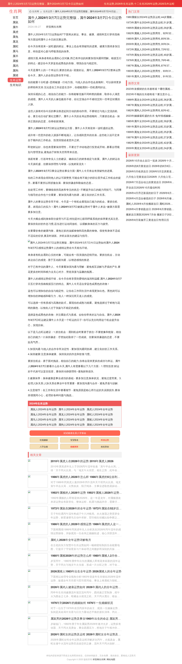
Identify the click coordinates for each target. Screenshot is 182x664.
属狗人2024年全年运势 (72, 424)
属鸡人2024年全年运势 (43, 424)
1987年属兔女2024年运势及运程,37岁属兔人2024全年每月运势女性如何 (150, 105)
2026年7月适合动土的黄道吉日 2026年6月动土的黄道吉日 (150, 182)
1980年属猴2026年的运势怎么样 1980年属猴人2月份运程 (87, 555)
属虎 (15, 32)
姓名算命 (105, 446)
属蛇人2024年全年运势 (100, 414)
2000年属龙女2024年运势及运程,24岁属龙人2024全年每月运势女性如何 (150, 148)
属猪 (15, 75)
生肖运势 (15, 80)
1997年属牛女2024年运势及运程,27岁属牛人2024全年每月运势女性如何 (150, 137)
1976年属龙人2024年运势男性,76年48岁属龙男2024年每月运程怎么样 (150, 60)
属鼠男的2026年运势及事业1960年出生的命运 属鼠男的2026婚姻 (92, 618)
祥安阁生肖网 (53, 26)
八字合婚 (44, 446)
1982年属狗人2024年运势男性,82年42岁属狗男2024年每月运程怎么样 (150, 110)
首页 (15, 17)
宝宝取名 (74, 439)
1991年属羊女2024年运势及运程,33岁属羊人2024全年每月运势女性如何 (150, 126)
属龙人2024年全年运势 (72, 414)
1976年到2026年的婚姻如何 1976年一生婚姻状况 (82, 603)
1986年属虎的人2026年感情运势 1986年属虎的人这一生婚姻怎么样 (93, 524)
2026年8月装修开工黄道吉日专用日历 (147, 220)
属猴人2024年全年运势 (100, 419)
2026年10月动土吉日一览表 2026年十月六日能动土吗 (150, 160)
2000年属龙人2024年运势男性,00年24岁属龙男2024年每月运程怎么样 (150, 44)
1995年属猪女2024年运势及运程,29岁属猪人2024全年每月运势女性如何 (150, 28)
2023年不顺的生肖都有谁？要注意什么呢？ (150, 94)
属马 (15, 51)
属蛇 (15, 46)
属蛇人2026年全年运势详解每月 (71, 540)
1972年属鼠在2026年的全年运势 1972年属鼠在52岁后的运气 (89, 508)
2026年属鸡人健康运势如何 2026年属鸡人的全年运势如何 (87, 587)
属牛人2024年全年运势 (72, 409)
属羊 (15, 56)
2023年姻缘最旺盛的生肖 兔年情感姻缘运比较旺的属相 (150, 115)
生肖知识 (15, 85)
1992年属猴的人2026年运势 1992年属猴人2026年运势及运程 (89, 492)
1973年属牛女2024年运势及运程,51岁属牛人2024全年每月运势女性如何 (150, 22)
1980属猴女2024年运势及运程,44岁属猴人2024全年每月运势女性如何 (150, 17)
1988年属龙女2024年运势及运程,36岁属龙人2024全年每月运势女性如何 (150, 99)
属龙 (15, 41)
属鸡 (15, 65)
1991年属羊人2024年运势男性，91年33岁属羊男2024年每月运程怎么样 (150, 76)
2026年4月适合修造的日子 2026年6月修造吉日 (150, 198)
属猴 (15, 61)
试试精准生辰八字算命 (74, 433)
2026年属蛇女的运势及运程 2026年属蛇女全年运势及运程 (87, 634)
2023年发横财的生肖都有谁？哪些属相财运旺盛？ (150, 89)
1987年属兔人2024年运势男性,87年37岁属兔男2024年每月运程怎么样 (150, 65)
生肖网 (15, 11)
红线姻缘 (44, 439)
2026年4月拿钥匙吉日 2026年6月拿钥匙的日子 (150, 209)
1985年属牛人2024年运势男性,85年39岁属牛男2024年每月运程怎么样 (150, 38)
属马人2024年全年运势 (43, 419)
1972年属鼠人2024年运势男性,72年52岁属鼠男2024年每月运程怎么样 (150, 49)
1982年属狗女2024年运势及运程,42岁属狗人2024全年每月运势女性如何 (150, 142)
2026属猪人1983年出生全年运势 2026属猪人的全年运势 (86, 571)
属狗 (15, 70)
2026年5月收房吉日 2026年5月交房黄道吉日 (150, 171)
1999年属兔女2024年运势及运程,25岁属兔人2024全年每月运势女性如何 (150, 132)
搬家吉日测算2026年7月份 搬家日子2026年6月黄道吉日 (150, 214)
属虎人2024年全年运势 (100, 409)
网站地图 (111, 659)
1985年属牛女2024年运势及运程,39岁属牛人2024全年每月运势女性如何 (150, 121)
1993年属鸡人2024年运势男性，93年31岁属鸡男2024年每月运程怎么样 (150, 71)
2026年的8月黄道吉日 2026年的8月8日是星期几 (150, 166)
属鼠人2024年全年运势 (43, 409)
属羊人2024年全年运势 (72, 419)
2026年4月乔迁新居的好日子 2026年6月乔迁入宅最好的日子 (150, 193)
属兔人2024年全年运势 (43, 414)
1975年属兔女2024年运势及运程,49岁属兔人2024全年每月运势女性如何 (150, 54)
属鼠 (15, 22)
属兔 (15, 36)
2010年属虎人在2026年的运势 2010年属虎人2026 (82, 461)
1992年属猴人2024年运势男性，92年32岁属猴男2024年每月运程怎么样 (150, 33)
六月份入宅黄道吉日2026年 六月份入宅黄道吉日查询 (150, 176)
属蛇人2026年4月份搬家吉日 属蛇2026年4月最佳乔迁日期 (150, 203)
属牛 (15, 27)
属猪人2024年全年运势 (100, 424)
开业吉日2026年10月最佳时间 (143, 187)
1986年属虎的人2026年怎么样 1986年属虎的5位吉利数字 (87, 477)
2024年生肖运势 (38, 403)
